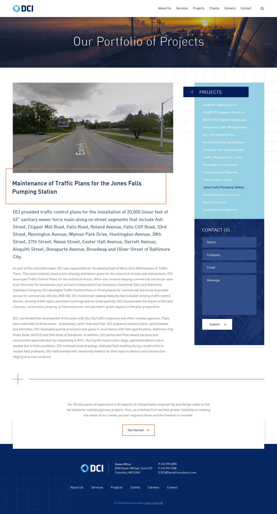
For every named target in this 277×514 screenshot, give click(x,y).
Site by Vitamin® (154, 503)
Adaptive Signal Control (220, 105)
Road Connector (214, 202)
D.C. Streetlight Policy (219, 135)
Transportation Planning (220, 172)
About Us (164, 8)
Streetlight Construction (220, 165)
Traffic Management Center (223, 157)
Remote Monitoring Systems (223, 142)
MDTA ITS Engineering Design (225, 120)
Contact (245, 8)
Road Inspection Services (221, 195)
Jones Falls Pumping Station (223, 187)
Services (182, 8)
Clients (214, 8)
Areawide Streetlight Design (223, 150)
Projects (199, 8)
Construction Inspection (220, 210)
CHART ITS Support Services (223, 112)
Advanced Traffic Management (225, 127)
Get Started (136, 430)
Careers (230, 8)
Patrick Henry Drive (217, 180)
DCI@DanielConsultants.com (178, 472)
